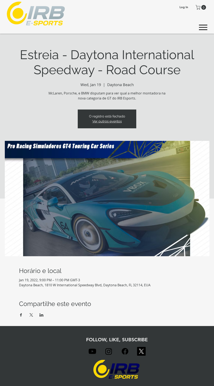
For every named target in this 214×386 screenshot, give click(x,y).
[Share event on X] (31, 315)
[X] (141, 351)
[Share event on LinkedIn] (41, 315)
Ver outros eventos (107, 121)
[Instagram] (108, 351)
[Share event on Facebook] (21, 315)
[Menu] (203, 27)
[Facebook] (125, 351)
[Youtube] (92, 351)
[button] (201, 7)
